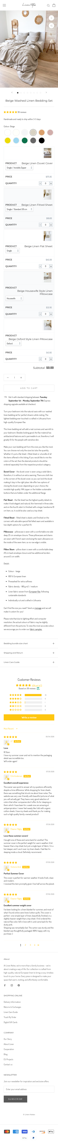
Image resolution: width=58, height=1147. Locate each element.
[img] (10, 737)
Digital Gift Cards (10, 1022)
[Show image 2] (21, 92)
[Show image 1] (17, 92)
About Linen (9, 1044)
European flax (34, 591)
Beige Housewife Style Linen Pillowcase (35, 292)
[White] (8, 132)
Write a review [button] (29, 717)
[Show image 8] (40, 92)
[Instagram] (12, 985)
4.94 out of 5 (37, 685)
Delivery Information (12, 1002)
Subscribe (15, 1099)
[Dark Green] (25, 140)
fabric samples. (36, 629)
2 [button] (25, 945)
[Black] (42, 140)
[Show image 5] (30, 92)
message (37, 608)
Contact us (8, 1064)
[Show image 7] (37, 92)
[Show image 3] (24, 92)
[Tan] (42, 132)
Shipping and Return (13, 653)
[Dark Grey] (33, 140)
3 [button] (30, 945)
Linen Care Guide (11, 662)
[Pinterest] (19, 985)
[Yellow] (8, 140)
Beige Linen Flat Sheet (38, 246)
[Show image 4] (27, 92)
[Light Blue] (16, 140)
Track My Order (10, 1017)
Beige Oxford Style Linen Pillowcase (31, 339)
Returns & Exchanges (12, 1007)
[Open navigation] (4, 5)
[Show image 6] (34, 92)
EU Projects (8, 1059)
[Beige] (33, 132)
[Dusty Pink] (50, 132)
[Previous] (11, 92)
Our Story (8, 1039)
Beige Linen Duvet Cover (37, 163)
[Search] (48, 5)
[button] (10, 112)
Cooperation (9, 1049)
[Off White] (16, 132)
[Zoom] (51, 17)
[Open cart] (54, 5)
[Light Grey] (25, 132)
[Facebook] (5, 985)
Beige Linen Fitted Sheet (37, 204)
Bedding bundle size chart (16, 643)
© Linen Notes (29, 1114)
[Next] (46, 92)
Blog (5, 1054)
